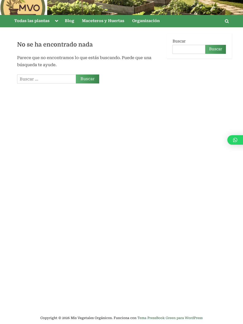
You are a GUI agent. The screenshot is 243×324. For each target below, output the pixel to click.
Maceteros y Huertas (103, 21)
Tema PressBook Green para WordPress (170, 318)
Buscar (179, 41)
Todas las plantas (32, 21)
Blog (69, 21)
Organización (146, 21)
